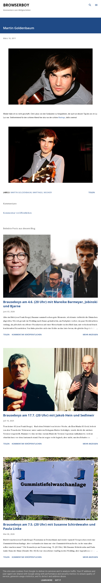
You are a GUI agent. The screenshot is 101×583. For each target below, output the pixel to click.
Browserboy (16, 4)
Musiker (48, 192)
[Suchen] (90, 4)
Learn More (46, 580)
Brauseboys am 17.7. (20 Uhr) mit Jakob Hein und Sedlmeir (48, 415)
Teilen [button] (91, 192)
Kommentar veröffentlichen (17, 212)
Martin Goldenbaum (21, 192)
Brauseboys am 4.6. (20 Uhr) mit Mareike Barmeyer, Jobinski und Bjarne (50, 304)
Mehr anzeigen (90, 334)
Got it (58, 580)
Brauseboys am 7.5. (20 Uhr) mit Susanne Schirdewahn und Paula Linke (49, 526)
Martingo (61, 117)
